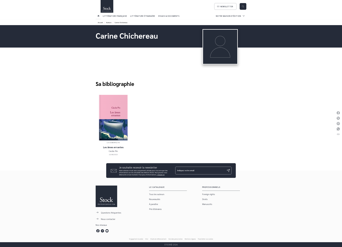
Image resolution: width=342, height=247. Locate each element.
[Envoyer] (228, 170)
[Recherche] (243, 6)
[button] (225, 6)
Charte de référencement (158, 239)
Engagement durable (136, 239)
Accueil (100, 22)
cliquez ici (160, 175)
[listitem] (98, 231)
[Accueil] (107, 6)
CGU (146, 239)
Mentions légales (190, 239)
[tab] (98, 16)
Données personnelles (175, 239)
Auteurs (108, 22)
